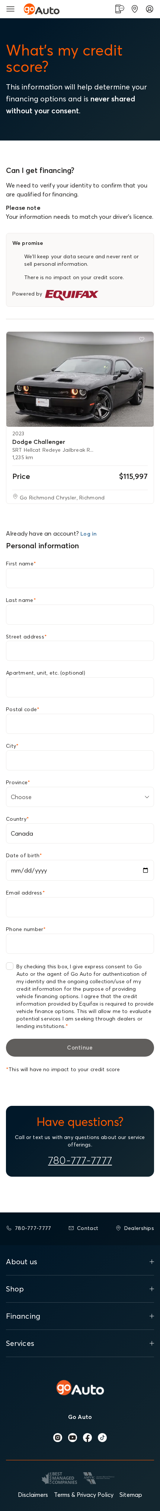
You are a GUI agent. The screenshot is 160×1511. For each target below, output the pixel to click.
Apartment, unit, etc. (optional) (45, 673)
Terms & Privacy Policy (83, 1494)
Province (18, 782)
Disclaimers (33, 1494)
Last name (21, 600)
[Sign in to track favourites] (143, 340)
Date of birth (24, 855)
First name (21, 564)
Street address (26, 637)
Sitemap (130, 1494)
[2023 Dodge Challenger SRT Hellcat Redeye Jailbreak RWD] (80, 379)
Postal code (22, 709)
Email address (25, 893)
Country (17, 819)
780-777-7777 (80, 1160)
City (12, 746)
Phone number (26, 929)
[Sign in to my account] (149, 8)
